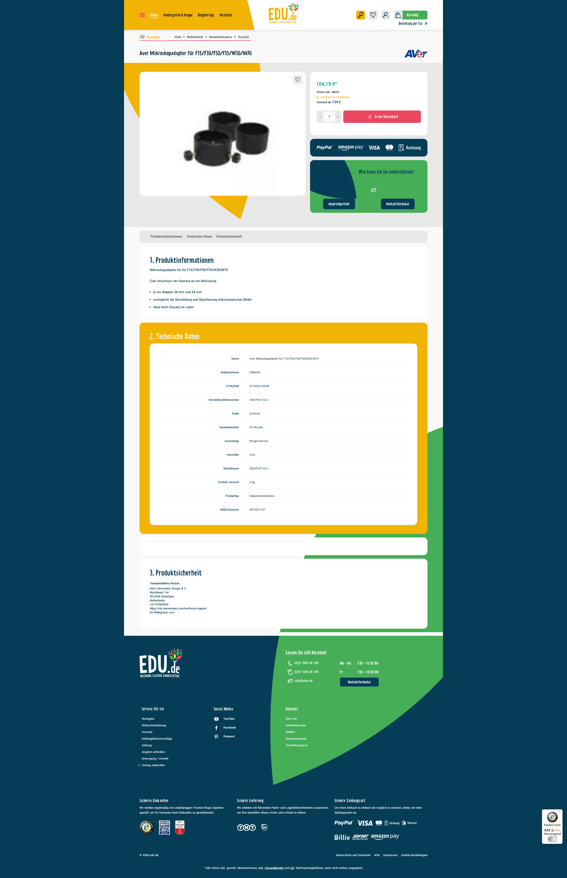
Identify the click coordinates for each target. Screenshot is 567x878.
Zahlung (147, 745)
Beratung (412, 15)
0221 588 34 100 (306, 663)
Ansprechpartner (339, 204)
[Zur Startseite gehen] (284, 13)
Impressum (390, 855)
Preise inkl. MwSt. (328, 92)
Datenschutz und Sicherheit (353, 855)
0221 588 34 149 (306, 672)
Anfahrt (290, 732)
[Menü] (142, 15)
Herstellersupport (296, 745)
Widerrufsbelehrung (154, 725)
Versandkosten (274, 868)
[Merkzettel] (373, 15)
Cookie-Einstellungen (414, 855)
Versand (147, 732)
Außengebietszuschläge (157, 739)
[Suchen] (360, 15)
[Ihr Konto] (385, 15)
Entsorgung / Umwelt (155, 759)
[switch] (552, 839)
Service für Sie (153, 708)
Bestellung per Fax (411, 23)
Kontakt (292, 708)
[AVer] (415, 55)
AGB (377, 855)
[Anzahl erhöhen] (338, 116)
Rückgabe (148, 719)
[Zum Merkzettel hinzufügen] (297, 79)
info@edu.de (304, 680)
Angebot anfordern (153, 752)
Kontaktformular (397, 204)
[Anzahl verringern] (320, 116)
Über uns (291, 719)
